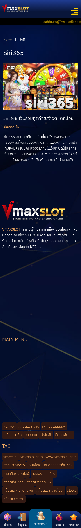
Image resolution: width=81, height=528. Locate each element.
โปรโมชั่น (59, 524)
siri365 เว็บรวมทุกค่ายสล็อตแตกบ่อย (38, 118)
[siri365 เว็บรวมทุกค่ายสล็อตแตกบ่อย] (40, 86)
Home (7, 39)
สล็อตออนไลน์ (12, 127)
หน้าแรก (7, 524)
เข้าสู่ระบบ (21, 524)
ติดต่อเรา (73, 524)
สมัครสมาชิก (40, 523)
